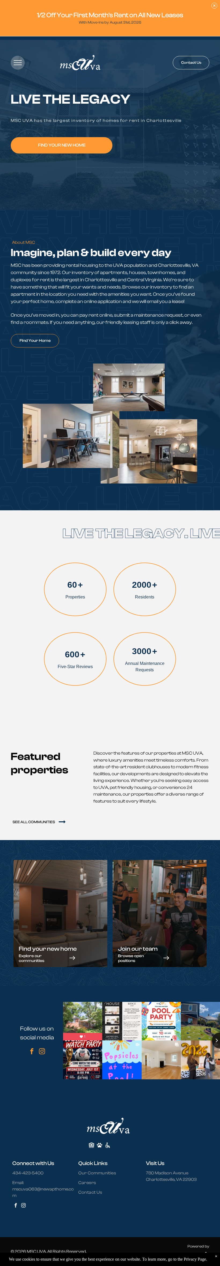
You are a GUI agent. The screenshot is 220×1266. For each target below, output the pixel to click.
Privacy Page (195, 1259)
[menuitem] (100, 1173)
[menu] (18, 63)
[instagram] (42, 1052)
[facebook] (31, 1052)
